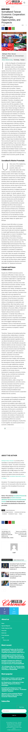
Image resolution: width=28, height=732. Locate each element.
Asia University (7, 59)
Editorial (7, 6)
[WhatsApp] (13, 28)
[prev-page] (2, 590)
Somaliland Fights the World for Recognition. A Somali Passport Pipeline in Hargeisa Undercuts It (13, 650)
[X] (6, 28)
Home (2, 6)
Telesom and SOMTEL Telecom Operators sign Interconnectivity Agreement (21, 534)
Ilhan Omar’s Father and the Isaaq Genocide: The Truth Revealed (12, 678)
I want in (14, 715)
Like (5, 607)
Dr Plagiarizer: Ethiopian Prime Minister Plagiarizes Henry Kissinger (12, 683)
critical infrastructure (10, 510)
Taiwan (20, 513)
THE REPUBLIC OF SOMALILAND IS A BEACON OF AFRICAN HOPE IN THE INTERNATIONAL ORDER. (7, 534)
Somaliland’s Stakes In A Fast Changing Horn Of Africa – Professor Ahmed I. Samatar (14, 689)
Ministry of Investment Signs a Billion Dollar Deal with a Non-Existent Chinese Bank (12, 695)
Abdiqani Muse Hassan (7, 460)
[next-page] (5, 590)
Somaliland (4, 513)
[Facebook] (2, 28)
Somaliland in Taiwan (12, 513)
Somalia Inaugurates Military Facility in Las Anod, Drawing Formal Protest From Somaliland (12, 662)
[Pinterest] (9, 28)
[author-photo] (14, 550)
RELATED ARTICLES (7, 560)
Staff (4, 25)
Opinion (12, 6)
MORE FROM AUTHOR (19, 560)
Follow (14, 607)
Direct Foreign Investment (7, 512)
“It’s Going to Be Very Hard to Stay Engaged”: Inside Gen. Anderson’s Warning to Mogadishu (13, 667)
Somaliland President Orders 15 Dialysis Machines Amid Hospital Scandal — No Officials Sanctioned (12, 656)
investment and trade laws (20, 512)
